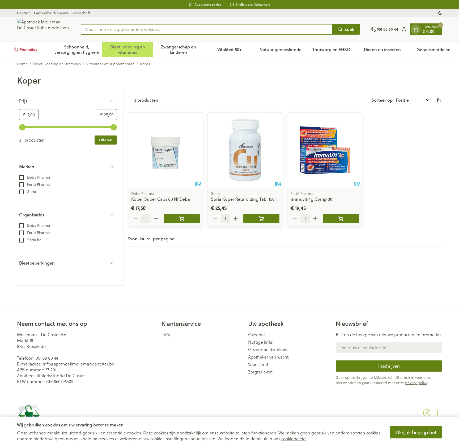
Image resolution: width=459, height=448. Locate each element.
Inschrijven (389, 366)
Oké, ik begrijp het (415, 432)
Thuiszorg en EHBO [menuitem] (334, 50)
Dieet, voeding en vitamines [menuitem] (131, 49)
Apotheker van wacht (268, 357)
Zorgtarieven (260, 372)
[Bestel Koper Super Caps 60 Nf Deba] (182, 218)
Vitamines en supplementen (110, 64)
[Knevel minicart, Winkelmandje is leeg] (415, 29)
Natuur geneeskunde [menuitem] (283, 50)
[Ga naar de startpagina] (43, 29)
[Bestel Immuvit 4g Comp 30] (341, 218)
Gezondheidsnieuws (51, 13)
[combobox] (207, 29)
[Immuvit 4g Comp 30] (324, 150)
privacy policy (416, 382)
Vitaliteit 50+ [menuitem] (236, 50)
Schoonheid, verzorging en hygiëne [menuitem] (78, 49)
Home (22, 64)
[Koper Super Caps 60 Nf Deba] (165, 150)
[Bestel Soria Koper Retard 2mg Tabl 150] (261, 218)
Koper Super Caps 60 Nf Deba (160, 199)
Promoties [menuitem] (28, 49)
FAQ (166, 335)
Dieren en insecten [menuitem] (386, 50)
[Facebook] (438, 413)
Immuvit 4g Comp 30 (311, 199)
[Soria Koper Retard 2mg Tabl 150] (245, 150)
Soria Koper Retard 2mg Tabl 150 (243, 199)
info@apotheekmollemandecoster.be (78, 364)
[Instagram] (427, 413)
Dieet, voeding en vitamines (57, 64)
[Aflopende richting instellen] (439, 100)
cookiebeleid (293, 438)
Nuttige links (260, 342)
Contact (23, 13)
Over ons (257, 335)
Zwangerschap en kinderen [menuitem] (182, 49)
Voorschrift (81, 13)
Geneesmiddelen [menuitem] (437, 50)
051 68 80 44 (47, 358)
